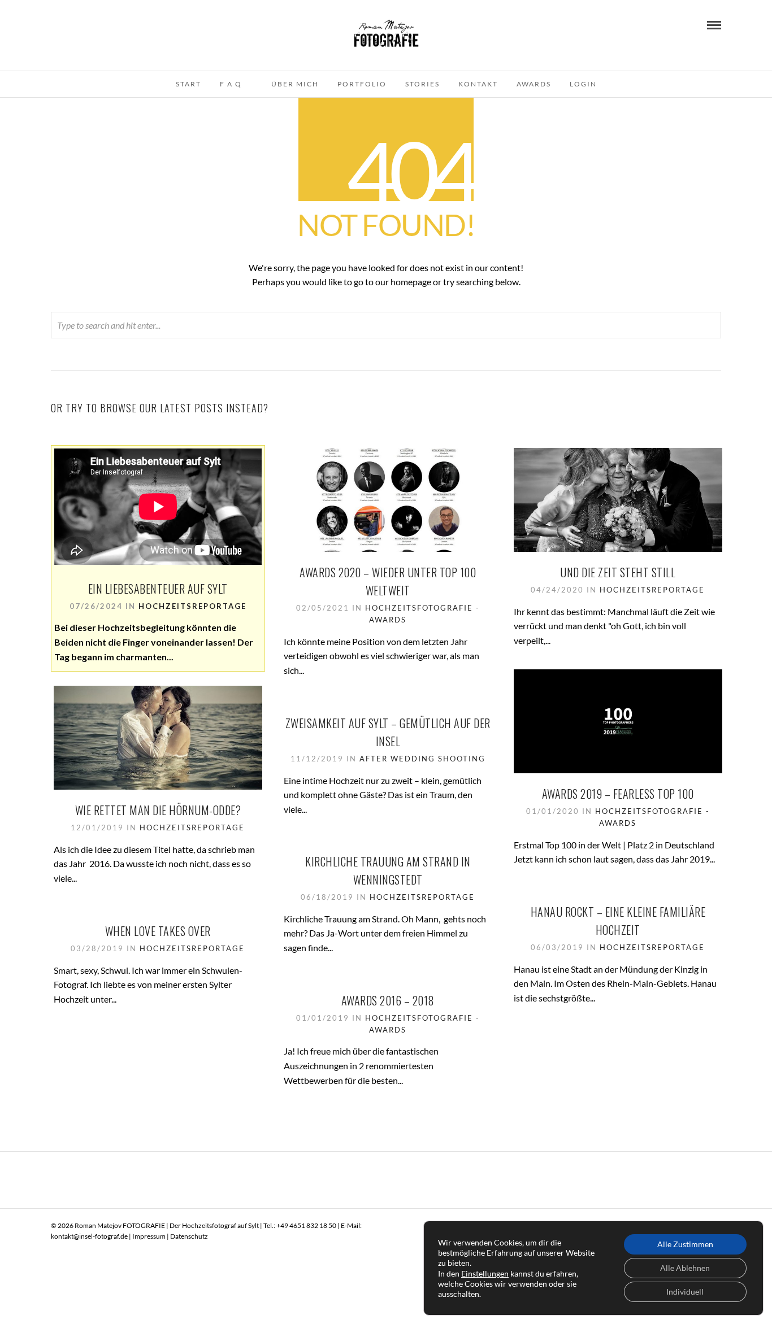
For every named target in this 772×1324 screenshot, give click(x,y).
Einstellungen (485, 1273)
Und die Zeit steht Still (617, 572)
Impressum (149, 1236)
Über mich (295, 84)
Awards (534, 84)
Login (583, 84)
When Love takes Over (158, 930)
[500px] (101, 24)
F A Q (231, 84)
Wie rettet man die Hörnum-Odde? (158, 810)
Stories (422, 84)
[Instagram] (85, 24)
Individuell (685, 1291)
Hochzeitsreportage (192, 606)
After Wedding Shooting (422, 758)
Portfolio (362, 84)
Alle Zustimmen (685, 1244)
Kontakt (478, 84)
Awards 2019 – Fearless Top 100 (618, 793)
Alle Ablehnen (685, 1268)
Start (188, 84)
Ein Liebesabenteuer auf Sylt (158, 588)
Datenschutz (189, 1236)
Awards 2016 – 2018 (388, 1000)
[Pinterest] (70, 24)
